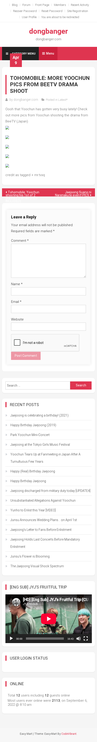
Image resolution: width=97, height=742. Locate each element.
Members (60, 5)
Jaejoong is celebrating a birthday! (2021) (39, 415)
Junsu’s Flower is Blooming (30, 556)
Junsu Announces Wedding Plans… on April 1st (43, 520)
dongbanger (48, 31)
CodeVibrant (68, 733)
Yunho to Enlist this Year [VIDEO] (33, 510)
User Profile (29, 17)
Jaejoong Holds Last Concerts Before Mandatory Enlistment (45, 543)
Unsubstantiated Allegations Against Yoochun (43, 500)
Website (17, 319)
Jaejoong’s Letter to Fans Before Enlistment (41, 529)
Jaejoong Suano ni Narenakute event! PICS (73, 193)
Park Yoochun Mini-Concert (30, 435)
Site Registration (77, 11)
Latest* (62, 99)
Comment (20, 241)
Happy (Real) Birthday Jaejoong (32, 471)
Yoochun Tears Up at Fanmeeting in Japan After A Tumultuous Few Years (45, 457)
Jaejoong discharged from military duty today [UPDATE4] (50, 491)
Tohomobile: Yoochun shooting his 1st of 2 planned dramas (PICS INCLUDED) (22, 193)
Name (17, 284)
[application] (48, 618)
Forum (26, 5)
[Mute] (78, 638)
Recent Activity (80, 5)
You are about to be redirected (60, 17)
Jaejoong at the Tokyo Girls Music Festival (40, 444)
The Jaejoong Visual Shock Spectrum (37, 566)
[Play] (11, 638)
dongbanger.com (26, 99)
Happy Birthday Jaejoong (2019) (33, 425)
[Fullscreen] (85, 638)
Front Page (42, 5)
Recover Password (25, 11)
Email (16, 302)
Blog (15, 5)
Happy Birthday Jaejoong (28, 481)
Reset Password (52, 11)
